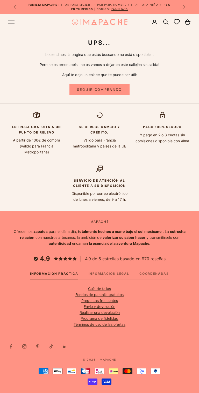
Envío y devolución (99, 306)
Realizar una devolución (100, 312)
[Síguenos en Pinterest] (37, 346)
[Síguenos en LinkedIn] (64, 346)
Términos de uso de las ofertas (99, 324)
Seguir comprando (99, 89)
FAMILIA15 (119, 9)
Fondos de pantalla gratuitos (99, 294)
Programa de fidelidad (99, 318)
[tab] (54, 275)
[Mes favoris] (176, 22)
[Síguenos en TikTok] (51, 346)
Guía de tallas (99, 288)
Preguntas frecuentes (99, 300)
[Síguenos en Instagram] (24, 346)
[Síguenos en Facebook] (10, 346)
